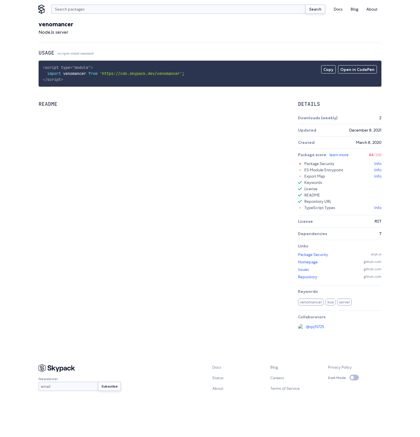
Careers (277, 377)
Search (315, 9)
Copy (328, 69)
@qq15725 (315, 326)
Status (217, 377)
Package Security (313, 254)
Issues (303, 269)
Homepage (308, 262)
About (371, 9)
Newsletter (48, 379)
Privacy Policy (340, 367)
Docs (338, 9)
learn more (339, 154)
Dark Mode (337, 378)
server (344, 302)
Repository (307, 276)
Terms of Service (285, 388)
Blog (354, 9)
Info (377, 163)
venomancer (311, 302)
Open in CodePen (357, 69)
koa (330, 302)
